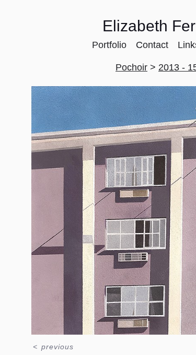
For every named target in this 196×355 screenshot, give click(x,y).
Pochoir (131, 67)
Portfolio (109, 45)
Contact (152, 45)
